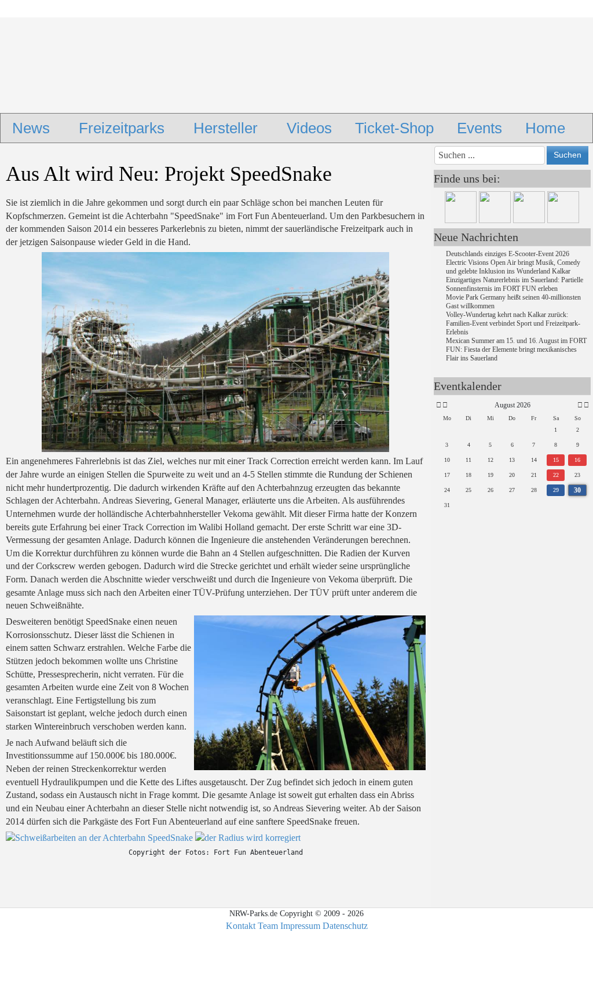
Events (479, 128)
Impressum (300, 926)
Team (268, 926)
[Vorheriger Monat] (445, 405)
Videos (309, 128)
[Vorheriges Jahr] (438, 405)
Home (545, 128)
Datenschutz (345, 926)
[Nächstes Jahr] (585, 405)
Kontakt (240, 926)
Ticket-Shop (394, 128)
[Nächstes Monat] (580, 405)
